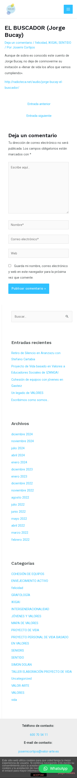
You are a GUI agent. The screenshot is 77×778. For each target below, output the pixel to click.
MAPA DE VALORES (24, 623)
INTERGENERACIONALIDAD (30, 609)
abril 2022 (18, 525)
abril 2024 (18, 455)
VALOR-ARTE (20, 686)
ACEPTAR (38, 775)
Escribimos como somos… (30, 400)
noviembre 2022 (22, 490)
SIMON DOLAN (21, 665)
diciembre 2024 (22, 434)
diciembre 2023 (22, 469)
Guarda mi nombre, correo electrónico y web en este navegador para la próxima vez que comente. (38, 271)
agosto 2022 (20, 497)
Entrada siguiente (39, 116)
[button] (55, 768)
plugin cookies (66, 773)
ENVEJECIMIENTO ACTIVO (29, 581)
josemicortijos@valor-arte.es (38, 751)
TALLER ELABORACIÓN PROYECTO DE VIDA (41, 672)
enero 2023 (19, 476)
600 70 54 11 (38, 735)
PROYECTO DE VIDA (25, 630)
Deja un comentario (18, 43)
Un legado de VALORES (27, 393)
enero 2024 (19, 462)
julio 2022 (18, 504)
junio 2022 (18, 512)
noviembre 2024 (22, 441)
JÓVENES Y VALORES (26, 616)
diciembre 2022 (22, 483)
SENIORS (17, 650)
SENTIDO (65, 43)
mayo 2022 (19, 519)
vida (14, 700)
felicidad (41, 43)
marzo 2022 (19, 533)
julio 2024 (18, 448)
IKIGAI (52, 43)
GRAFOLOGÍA (20, 595)
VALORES (17, 693)
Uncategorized (21, 678)
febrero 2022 (20, 540)
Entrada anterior (38, 104)
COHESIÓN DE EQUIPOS (27, 574)
